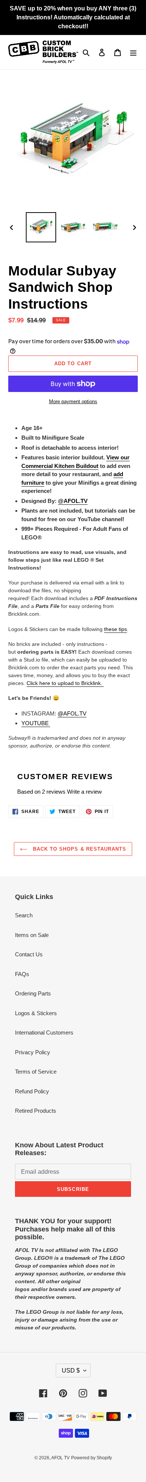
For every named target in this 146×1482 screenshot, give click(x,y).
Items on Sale (32, 935)
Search (24, 915)
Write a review (84, 791)
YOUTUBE (35, 723)
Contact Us (29, 954)
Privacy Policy (32, 1052)
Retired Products (35, 1110)
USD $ (71, 1370)
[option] (41, 227)
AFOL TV (60, 1457)
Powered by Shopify (91, 1457)
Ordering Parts (33, 993)
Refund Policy (32, 1091)
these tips (115, 629)
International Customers (44, 1032)
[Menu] (133, 52)
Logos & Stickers (36, 1013)
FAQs (22, 974)
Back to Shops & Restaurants (78, 849)
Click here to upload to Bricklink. (65, 683)
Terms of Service (36, 1071)
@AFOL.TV (72, 713)
